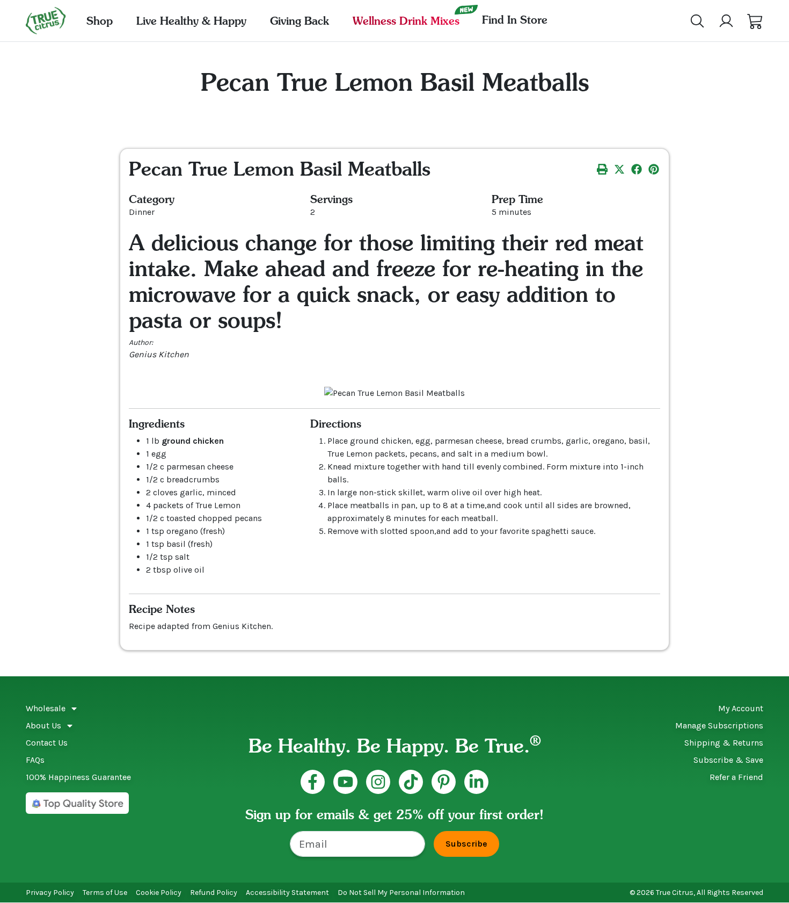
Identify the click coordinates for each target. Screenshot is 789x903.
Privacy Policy (50, 892)
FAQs (35, 760)
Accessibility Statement (287, 892)
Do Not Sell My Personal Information (401, 892)
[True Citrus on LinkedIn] (476, 782)
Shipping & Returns (723, 743)
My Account (740, 708)
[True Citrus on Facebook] (313, 782)
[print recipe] (602, 169)
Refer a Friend (736, 777)
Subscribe (466, 844)
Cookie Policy (158, 892)
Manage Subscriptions (719, 725)
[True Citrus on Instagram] (378, 782)
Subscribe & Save (728, 760)
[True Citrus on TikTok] (411, 782)
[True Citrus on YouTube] (345, 782)
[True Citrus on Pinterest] (444, 782)
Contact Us (47, 743)
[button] (755, 21)
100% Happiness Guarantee (78, 777)
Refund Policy (213, 892)
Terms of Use (105, 892)
